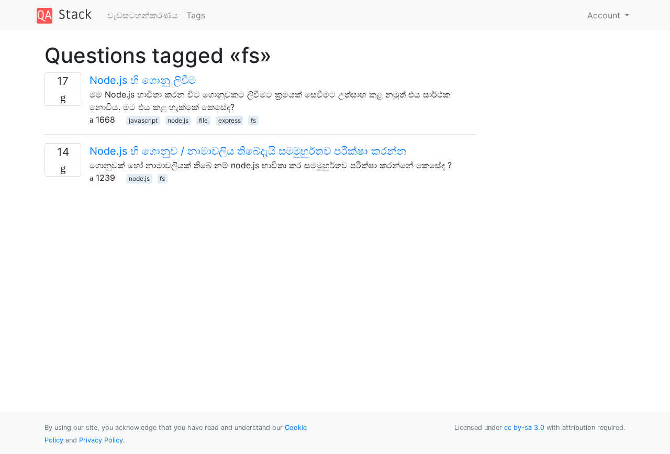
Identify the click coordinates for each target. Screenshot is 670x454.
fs (253, 120)
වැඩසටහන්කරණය (142, 15)
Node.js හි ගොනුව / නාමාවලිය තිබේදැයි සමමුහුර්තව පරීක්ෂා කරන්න (248, 151)
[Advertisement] (260, 257)
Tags (195, 15)
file (203, 120)
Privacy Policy (101, 440)
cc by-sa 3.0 (524, 427)
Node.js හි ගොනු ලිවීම (143, 80)
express (229, 120)
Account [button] (605, 15)
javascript (143, 120)
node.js (178, 120)
